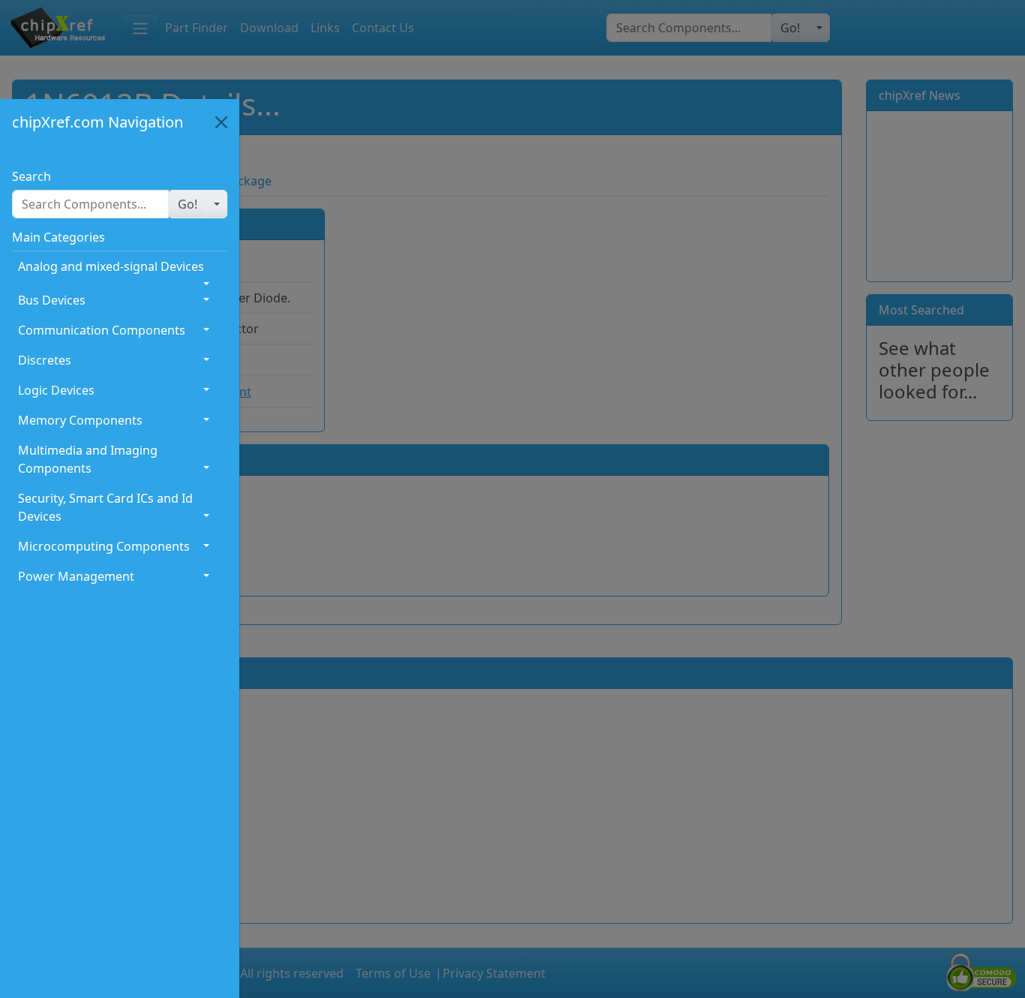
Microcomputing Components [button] (104, 546)
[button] (187, 204)
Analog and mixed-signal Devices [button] (111, 266)
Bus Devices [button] (52, 300)
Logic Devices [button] (56, 390)
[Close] (221, 122)
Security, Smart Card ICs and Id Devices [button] (105, 507)
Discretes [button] (44, 360)
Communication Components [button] (101, 330)
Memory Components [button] (80, 420)
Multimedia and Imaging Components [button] (88, 459)
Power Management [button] (76, 576)
